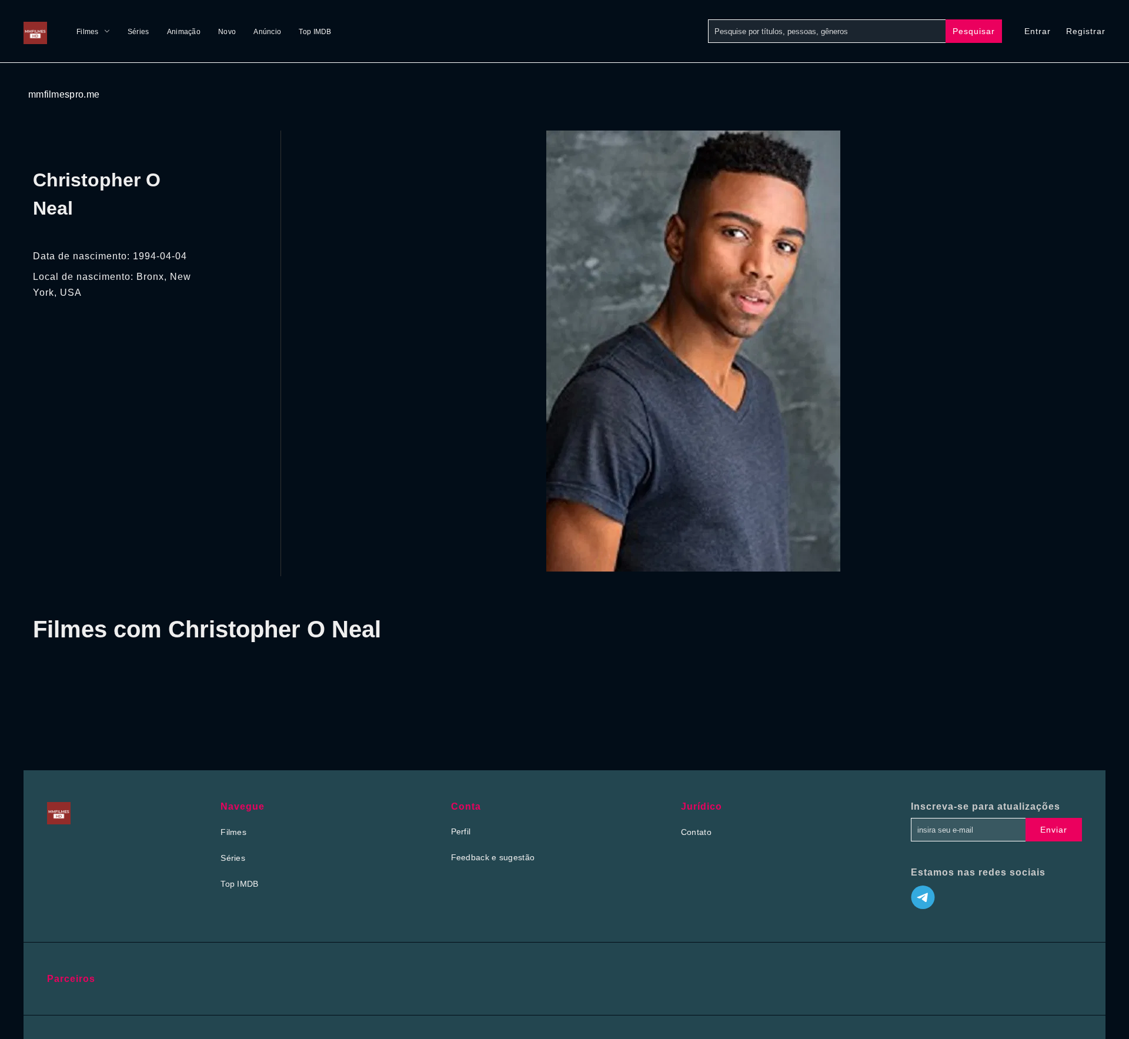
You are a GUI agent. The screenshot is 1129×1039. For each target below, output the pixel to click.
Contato (696, 832)
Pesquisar (974, 31)
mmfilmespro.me (63, 94)
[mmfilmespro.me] (38, 31)
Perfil (461, 831)
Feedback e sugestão (493, 857)
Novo (227, 32)
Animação (184, 32)
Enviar (1053, 829)
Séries (138, 32)
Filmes (87, 32)
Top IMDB (315, 32)
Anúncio (267, 32)
